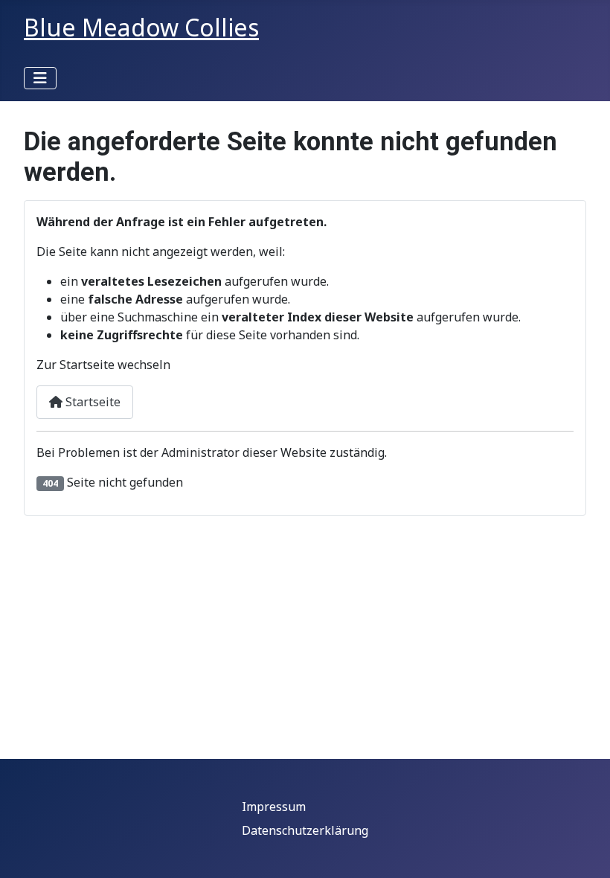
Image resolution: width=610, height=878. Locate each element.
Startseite (91, 402)
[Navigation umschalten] (40, 78)
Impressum (274, 806)
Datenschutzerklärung (305, 830)
